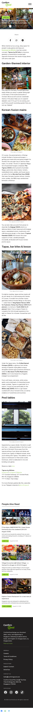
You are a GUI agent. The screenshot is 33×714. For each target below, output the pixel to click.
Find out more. (8, 643)
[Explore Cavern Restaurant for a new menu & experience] (16, 586)
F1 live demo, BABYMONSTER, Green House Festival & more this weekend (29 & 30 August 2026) (16, 529)
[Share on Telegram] (8, 711)
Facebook (5, 472)
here (13, 466)
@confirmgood (24, 485)
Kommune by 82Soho (9, 50)
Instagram (12, 472)
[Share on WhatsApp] (5, 711)
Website (19, 472)
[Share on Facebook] (1, 711)
